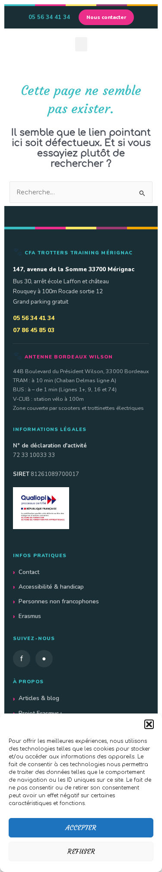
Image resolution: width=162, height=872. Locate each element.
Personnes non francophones (59, 601)
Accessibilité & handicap (51, 587)
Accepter (81, 828)
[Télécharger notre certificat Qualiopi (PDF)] (81, 508)
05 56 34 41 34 (49, 17)
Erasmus (30, 616)
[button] (149, 724)
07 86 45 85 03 (33, 330)
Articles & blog (39, 698)
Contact (29, 572)
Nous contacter (106, 17)
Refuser (81, 851)
